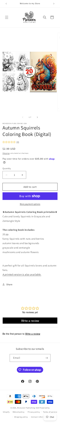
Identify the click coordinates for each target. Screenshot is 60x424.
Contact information (40, 417)
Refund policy (18, 412)
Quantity (6, 168)
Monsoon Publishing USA (28, 408)
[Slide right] (37, 117)
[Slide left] (22, 117)
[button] (6, 17)
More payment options (30, 204)
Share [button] (9, 284)
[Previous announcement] (6, 3)
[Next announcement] (54, 3)
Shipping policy (21, 417)
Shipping (6, 153)
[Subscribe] (46, 358)
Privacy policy (34, 412)
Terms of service (50, 412)
